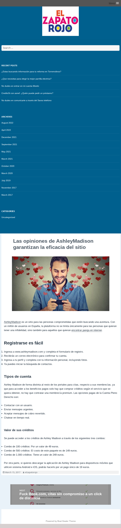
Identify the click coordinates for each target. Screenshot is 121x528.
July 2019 (5, 180)
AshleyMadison (12, 322)
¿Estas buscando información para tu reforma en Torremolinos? (31, 71)
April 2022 (6, 130)
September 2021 (9, 144)
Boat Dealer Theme (66, 521)
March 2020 (7, 173)
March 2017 (7, 195)
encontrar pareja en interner (86, 330)
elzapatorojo (31, 472)
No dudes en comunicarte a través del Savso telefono (26, 100)
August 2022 (7, 123)
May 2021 (6, 151)
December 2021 (9, 137)
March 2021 (7, 159)
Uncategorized (8, 217)
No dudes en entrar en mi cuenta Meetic (20, 86)
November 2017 (9, 188)
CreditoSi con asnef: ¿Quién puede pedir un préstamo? (27, 93)
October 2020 (7, 166)
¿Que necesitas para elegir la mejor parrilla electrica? (26, 79)
